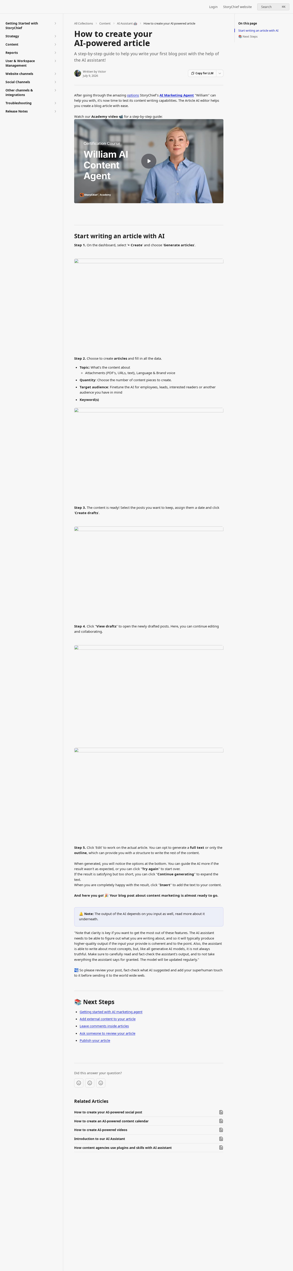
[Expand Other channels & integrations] (55, 90)
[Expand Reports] (55, 52)
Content (105, 23)
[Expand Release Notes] (55, 111)
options (133, 95)
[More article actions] (219, 73)
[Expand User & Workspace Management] (55, 61)
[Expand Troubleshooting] (55, 103)
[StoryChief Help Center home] (4, 7)
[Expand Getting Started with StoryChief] (55, 23)
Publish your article (95, 1040)
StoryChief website (237, 7)
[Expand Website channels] (55, 74)
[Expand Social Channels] (55, 82)
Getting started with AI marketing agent (111, 1011)
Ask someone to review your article (107, 1033)
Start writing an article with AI (258, 30)
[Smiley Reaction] (100, 1082)
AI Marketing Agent (177, 95)
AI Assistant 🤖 (127, 23)
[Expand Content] (55, 44)
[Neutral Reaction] (89, 1082)
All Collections (83, 23)
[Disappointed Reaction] (78, 1082)
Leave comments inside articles (104, 1026)
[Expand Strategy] (55, 36)
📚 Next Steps (248, 36)
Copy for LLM (204, 73)
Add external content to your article (108, 1018)
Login (213, 7)
